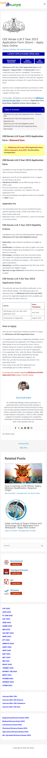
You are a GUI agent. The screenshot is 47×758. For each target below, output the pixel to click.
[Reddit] (28, 428)
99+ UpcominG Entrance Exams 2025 (16, 735)
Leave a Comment (9, 49)
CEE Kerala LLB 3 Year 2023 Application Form (19, 118)
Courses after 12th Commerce (13, 703)
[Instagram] (31, 428)
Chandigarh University (11, 61)
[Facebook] (15, 428)
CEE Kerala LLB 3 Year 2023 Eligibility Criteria (19, 123)
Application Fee (9, 121)
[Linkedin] (22, 428)
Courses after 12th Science (12, 700)
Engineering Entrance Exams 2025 (15, 718)
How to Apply (8, 129)
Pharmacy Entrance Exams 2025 (14, 728)
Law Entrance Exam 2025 (12, 725)
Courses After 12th (9, 696)
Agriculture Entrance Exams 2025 (15, 732)
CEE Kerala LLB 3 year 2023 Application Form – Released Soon (22, 115)
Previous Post (23, 444)
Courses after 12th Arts (11, 707)
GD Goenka (40, 61)
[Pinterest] (25, 428)
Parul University (27, 61)
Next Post (23, 448)
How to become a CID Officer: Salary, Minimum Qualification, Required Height (23, 488)
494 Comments (10, 493)
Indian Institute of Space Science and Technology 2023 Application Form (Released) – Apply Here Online (23, 525)
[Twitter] (19, 428)
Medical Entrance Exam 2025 (13, 721)
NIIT (11, 580)
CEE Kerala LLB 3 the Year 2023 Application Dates (20, 126)
